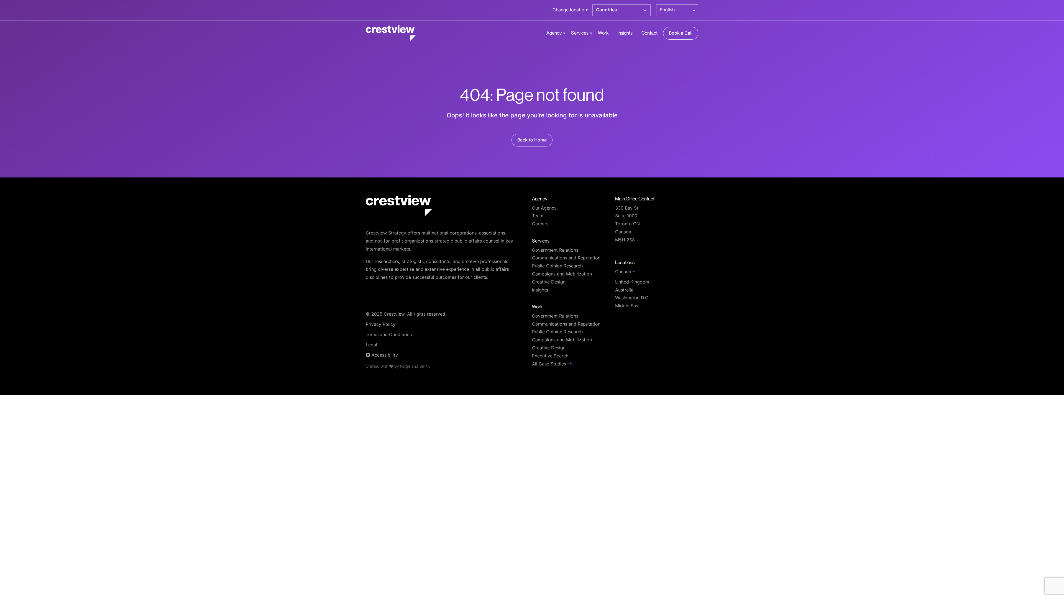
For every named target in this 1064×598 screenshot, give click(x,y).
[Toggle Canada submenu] (633, 271)
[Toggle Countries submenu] (645, 10)
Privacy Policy (380, 325)
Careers (540, 224)
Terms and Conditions (389, 335)
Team (537, 216)
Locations (625, 262)
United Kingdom (632, 282)
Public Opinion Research (557, 266)
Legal (371, 345)
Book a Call (680, 33)
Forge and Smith (415, 367)
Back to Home (532, 140)
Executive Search (550, 356)
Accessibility (384, 355)
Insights (625, 33)
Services (580, 33)
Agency (554, 33)
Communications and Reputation (566, 258)
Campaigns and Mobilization (562, 274)
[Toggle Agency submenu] (564, 33)
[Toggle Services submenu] (591, 33)
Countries (606, 10)
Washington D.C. (632, 298)
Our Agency (544, 208)
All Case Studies (549, 364)
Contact (649, 33)
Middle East (627, 306)
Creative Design (549, 282)
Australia (624, 290)
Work (603, 33)
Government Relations (555, 250)
